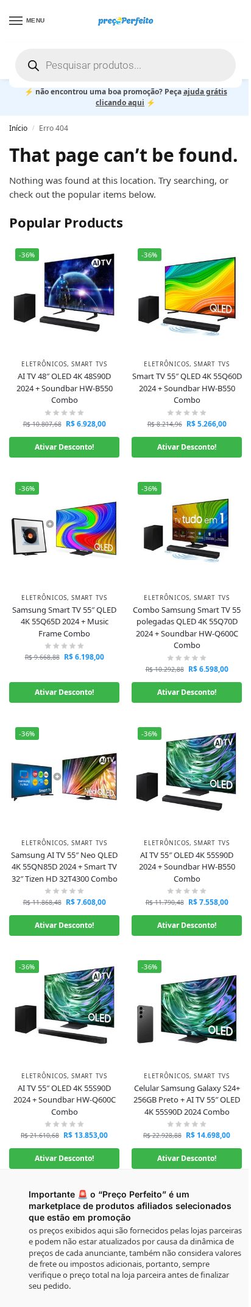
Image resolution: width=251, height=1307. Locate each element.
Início (18, 128)
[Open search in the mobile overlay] (125, 65)
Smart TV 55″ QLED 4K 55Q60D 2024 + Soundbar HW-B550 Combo (187, 388)
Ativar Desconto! (64, 447)
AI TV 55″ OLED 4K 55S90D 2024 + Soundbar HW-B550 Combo (187, 866)
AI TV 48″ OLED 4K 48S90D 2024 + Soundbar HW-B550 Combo (64, 388)
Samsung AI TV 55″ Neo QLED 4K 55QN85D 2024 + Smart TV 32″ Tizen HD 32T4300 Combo (64, 866)
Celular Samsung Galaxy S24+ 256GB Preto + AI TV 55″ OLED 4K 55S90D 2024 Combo (186, 1099)
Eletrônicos (44, 364)
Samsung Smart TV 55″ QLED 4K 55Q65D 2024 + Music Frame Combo (64, 621)
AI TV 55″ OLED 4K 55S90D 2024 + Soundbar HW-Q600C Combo (64, 1099)
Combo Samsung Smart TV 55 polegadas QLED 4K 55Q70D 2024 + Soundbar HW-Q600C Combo (187, 627)
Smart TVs (89, 364)
